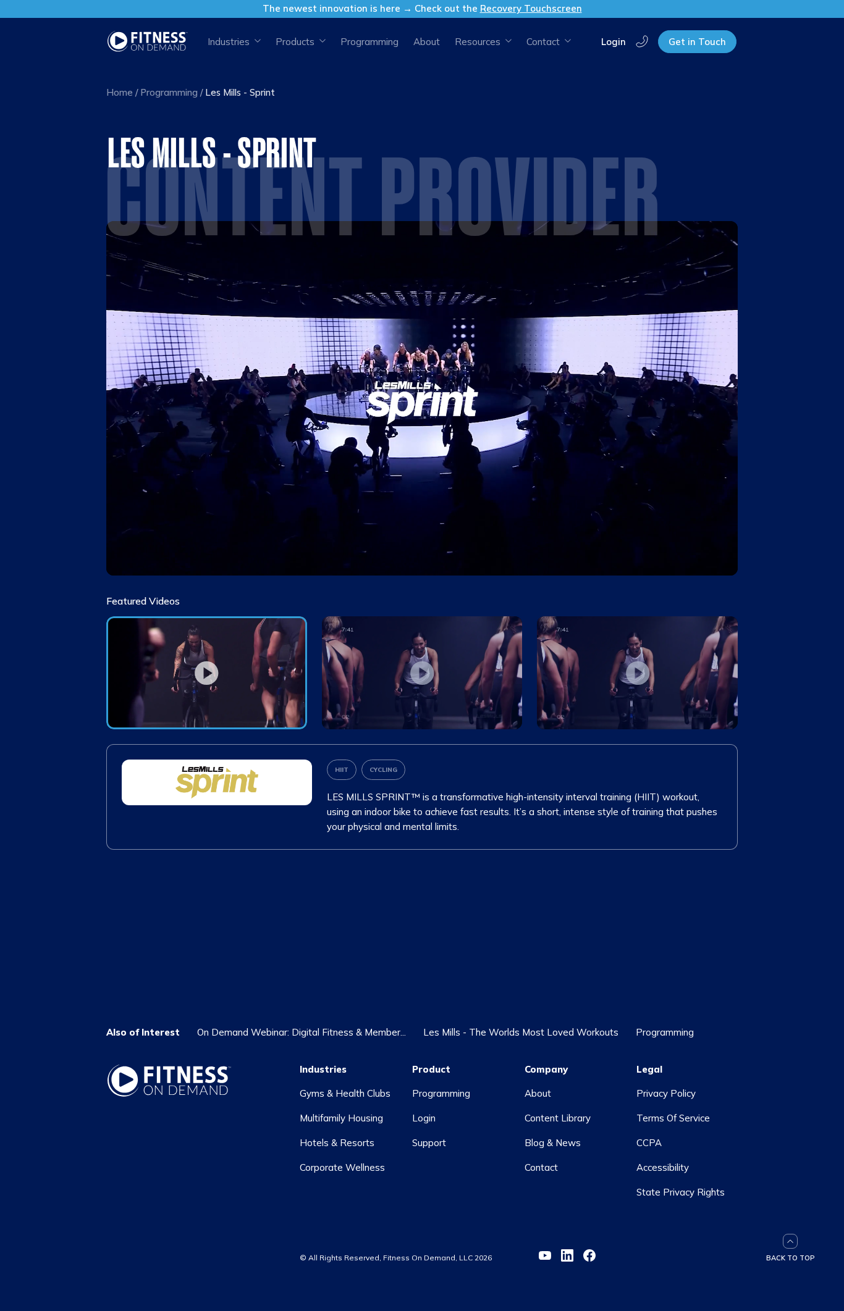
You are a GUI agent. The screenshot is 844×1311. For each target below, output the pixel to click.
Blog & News (553, 1143)
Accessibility (662, 1167)
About (426, 42)
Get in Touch (697, 42)
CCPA (649, 1143)
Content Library (558, 1118)
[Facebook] (589, 1255)
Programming (369, 42)
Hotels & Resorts (337, 1143)
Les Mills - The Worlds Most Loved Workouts (520, 1032)
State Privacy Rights (680, 1192)
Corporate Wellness (342, 1167)
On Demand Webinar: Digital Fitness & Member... (301, 1032)
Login (613, 41)
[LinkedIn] (567, 1255)
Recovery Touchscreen (531, 8)
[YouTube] (545, 1255)
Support (429, 1143)
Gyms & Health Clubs (345, 1093)
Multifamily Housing (341, 1118)
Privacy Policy (666, 1093)
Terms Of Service (673, 1118)
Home (119, 92)
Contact (541, 1167)
